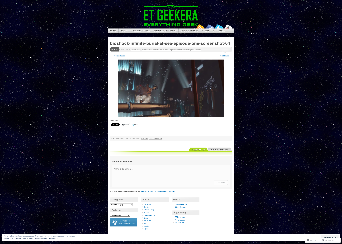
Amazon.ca (179, 223)
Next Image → (225, 56)
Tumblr (146, 212)
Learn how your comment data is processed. (158, 191)
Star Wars (219, 31)
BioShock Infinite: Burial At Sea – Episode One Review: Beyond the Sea (171, 50)
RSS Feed (200, 27)
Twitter (219, 27)
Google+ (147, 218)
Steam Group (149, 210)
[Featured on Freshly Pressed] (123, 226)
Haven (205, 31)
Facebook (209, 27)
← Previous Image (118, 56)
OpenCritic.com (150, 215)
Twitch (146, 223)
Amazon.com (180, 220)
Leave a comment (155, 139)
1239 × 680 (135, 50)
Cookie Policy (53, 238)
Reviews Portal (141, 31)
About (124, 31)
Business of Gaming (165, 31)
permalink (144, 139)
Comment (221, 182)
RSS (146, 229)
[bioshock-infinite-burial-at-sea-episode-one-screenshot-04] (171, 88)
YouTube (228, 27)
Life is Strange (189, 31)
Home (113, 31)
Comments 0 (198, 149)
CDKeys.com (180, 217)
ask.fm (146, 226)
